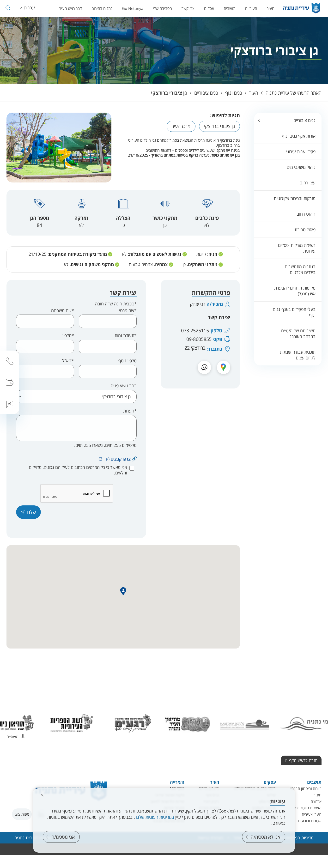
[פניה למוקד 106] (9, 361)
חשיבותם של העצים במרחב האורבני (298, 333)
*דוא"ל (68, 361)
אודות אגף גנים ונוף (299, 136)
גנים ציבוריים (206, 93)
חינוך (318, 795)
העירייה (251, 8)
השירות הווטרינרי (308, 808)
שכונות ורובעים (310, 821)
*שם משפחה (62, 310)
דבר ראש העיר (70, 8)
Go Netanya (132, 8)
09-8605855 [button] (199, 339)
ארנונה (316, 801)
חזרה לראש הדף (303, 760)
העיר (270, 8)
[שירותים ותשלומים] (9, 382)
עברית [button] (29, 8)
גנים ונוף (233, 93)
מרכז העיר (181, 126)
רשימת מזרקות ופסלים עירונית (297, 248)
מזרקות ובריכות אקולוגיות (295, 198)
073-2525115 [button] (195, 330)
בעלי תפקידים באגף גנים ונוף (294, 312)
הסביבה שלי (162, 8)
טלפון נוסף (127, 361)
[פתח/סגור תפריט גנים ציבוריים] (259, 120)
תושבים (230, 8)
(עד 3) (115, 459)
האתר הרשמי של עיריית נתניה (294, 93)
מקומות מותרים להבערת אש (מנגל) (295, 291)
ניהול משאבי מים (301, 167)
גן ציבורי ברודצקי (169, 93)
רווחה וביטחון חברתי (306, 788)
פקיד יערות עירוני (301, 151)
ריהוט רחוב (306, 214)
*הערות (130, 411)
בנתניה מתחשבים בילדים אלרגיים (300, 269)
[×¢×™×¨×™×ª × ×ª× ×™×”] (301, 8)
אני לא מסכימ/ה (265, 837)
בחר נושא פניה (124, 385)
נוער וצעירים (312, 814)
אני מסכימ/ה (63, 837)
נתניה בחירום (101, 8)
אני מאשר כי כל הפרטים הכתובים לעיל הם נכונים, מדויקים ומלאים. (78, 470)
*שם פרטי (128, 310)
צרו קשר (188, 8)
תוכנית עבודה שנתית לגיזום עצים (298, 355)
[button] (8, 8)
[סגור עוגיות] (42, 795)
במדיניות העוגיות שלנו (155, 817)
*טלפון (68, 335)
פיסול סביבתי (305, 229)
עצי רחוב (308, 183)
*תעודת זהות (126, 335)
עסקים (209, 8)
